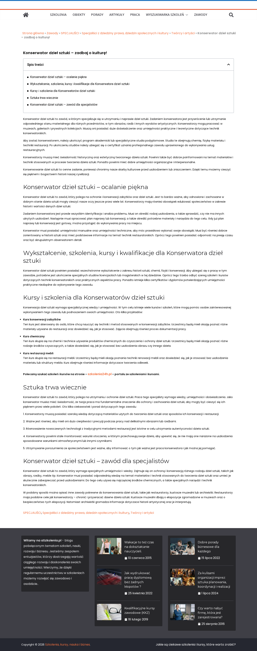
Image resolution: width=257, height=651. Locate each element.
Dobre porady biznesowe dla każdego (208, 546)
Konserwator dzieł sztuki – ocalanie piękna (58, 77)
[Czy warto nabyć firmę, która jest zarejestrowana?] (182, 616)
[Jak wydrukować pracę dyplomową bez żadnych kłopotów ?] (109, 583)
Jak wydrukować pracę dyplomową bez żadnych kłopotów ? (137, 579)
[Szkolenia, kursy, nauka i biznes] (25, 14)
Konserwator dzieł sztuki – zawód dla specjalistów (63, 104)
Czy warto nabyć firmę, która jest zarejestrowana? (210, 612)
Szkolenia (58, 15)
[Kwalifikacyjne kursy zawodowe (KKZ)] (109, 614)
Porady (97, 15)
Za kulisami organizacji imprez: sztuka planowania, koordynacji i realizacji (214, 579)
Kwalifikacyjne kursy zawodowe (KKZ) (139, 610)
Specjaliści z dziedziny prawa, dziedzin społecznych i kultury (125, 33)
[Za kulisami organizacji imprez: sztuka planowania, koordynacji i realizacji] (182, 583)
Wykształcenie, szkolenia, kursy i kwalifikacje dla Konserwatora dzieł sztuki (79, 84)
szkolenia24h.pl (100, 374)
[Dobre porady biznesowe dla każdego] (182, 550)
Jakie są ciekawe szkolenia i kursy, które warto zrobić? (196, 644)
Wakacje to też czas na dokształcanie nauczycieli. (139, 546)
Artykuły (116, 15)
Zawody (200, 15)
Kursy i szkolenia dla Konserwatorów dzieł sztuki (62, 91)
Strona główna (33, 33)
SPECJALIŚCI (70, 33)
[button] (186, 15)
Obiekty (79, 15)
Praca (135, 15)
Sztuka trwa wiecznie (44, 98)
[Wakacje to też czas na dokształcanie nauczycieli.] (109, 550)
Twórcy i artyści (183, 33)
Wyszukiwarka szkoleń (165, 15)
